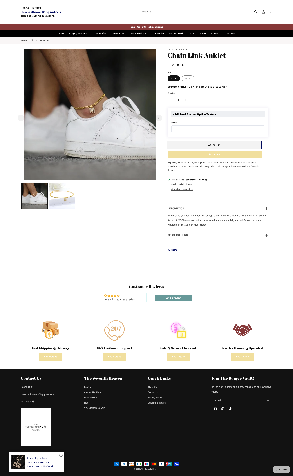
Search (87, 387)
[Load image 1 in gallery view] (35, 196)
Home (61, 33)
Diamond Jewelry (176, 33)
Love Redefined (101, 33)
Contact (202, 33)
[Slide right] (159, 118)
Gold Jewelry (158, 33)
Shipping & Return (157, 402)
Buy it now (214, 154)
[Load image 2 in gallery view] (62, 196)
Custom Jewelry (137, 33)
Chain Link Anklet (40, 40)
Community (230, 33)
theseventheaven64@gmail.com (41, 12)
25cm (188, 78)
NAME (174, 122)
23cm (174, 78)
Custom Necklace (92, 392)
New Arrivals (118, 33)
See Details (50, 356)
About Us (215, 33)
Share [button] (174, 250)
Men (192, 33)
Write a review (173, 297)
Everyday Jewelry (77, 33)
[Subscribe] (268, 401)
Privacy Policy (155, 397)
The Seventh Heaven (150, 469)
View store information (182, 189)
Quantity (171, 93)
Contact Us (153, 392)
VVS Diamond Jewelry (95, 407)
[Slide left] (21, 118)
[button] (256, 12)
